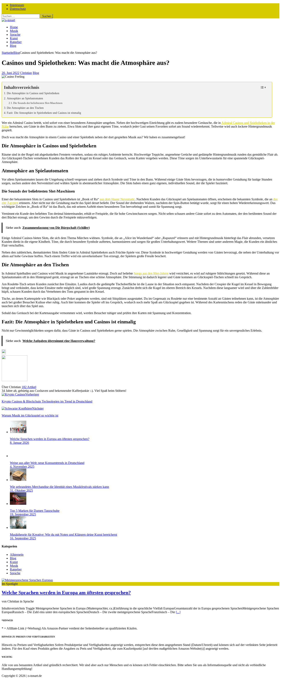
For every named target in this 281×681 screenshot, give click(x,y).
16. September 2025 (23, 538)
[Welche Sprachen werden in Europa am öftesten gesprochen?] (18, 432)
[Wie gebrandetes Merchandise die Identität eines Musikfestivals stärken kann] (18, 479)
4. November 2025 (22, 466)
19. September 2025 (23, 514)
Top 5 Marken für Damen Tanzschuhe (34, 510)
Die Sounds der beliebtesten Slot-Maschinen (38, 102)
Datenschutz (18, 9)
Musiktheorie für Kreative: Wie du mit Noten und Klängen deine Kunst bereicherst (63, 534)
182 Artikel (29, 387)
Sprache (15, 34)
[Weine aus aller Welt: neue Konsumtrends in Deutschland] (18, 456)
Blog (13, 45)
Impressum (17, 5)
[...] (178, 612)
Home (14, 27)
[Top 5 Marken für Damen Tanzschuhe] (18, 503)
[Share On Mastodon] (4, 353)
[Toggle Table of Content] (263, 87)
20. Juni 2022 (10, 73)
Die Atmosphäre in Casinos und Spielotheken (33, 93)
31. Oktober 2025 (21, 490)
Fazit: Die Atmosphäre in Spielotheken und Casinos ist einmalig (44, 112)
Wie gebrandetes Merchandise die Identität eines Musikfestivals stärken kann (59, 486)
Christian (26, 73)
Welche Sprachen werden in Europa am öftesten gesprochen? (49, 439)
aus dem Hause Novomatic (117, 199)
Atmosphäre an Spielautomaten (25, 98)
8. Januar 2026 (19, 442)
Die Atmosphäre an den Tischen (25, 107)
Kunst (14, 38)
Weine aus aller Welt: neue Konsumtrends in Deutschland (47, 463)
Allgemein (16, 554)
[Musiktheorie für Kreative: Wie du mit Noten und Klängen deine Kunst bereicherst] (18, 527)
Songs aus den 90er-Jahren (151, 273)
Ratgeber (16, 42)
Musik (14, 31)
